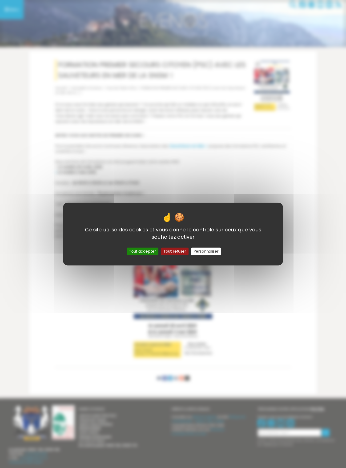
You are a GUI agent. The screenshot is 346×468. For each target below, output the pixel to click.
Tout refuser (174, 251)
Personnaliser (206, 251)
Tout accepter (142, 251)
